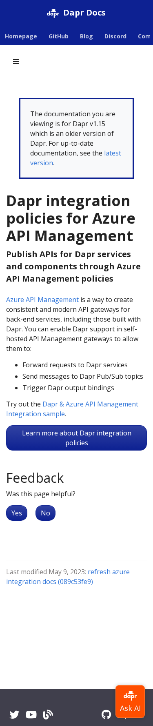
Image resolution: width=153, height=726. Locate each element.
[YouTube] (31, 714)
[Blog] (48, 714)
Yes (16, 512)
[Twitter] (14, 714)
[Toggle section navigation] (16, 61)
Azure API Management (42, 299)
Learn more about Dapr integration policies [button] (76, 437)
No (45, 512)
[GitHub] (106, 714)
